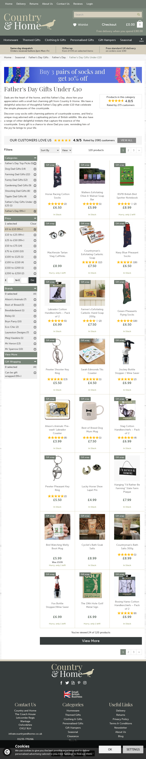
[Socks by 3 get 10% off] (73, 74)
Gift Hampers (73, 727)
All (34, 293)
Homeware (73, 710)
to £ (17, 280)
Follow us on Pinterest (79, 682)
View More (91, 641)
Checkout (109, 25)
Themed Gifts (73, 714)
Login (90, 3)
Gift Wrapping (13, 361)
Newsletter (120, 727)
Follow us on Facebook (61, 682)
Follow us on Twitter (67, 682)
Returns (120, 714)
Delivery (120, 710)
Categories (11, 158)
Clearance (73, 736)
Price (8, 218)
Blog (120, 736)
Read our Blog (73, 682)
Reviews (78, 3)
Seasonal (73, 732)
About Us (120, 732)
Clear (33, 223)
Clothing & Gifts (73, 719)
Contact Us (63, 3)
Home (8, 3)
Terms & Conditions (121, 723)
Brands (9, 288)
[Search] (138, 14)
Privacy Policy (121, 719)
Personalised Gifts (73, 723)
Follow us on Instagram (85, 682)
